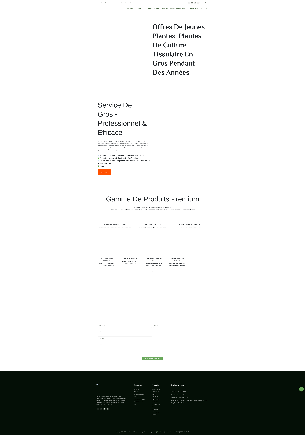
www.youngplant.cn (151, 432)
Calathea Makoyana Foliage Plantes (154, 259)
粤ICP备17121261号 (184, 432)
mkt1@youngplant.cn (181, 391)
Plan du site (160, 432)
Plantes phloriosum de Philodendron (189, 224)
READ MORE (104, 172)
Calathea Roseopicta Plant (130, 258)
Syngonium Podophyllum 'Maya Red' (177, 259)
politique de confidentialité (172, 432)
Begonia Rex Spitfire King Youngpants (115, 224)
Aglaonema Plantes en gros (152, 224)
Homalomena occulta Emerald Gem (107, 259)
